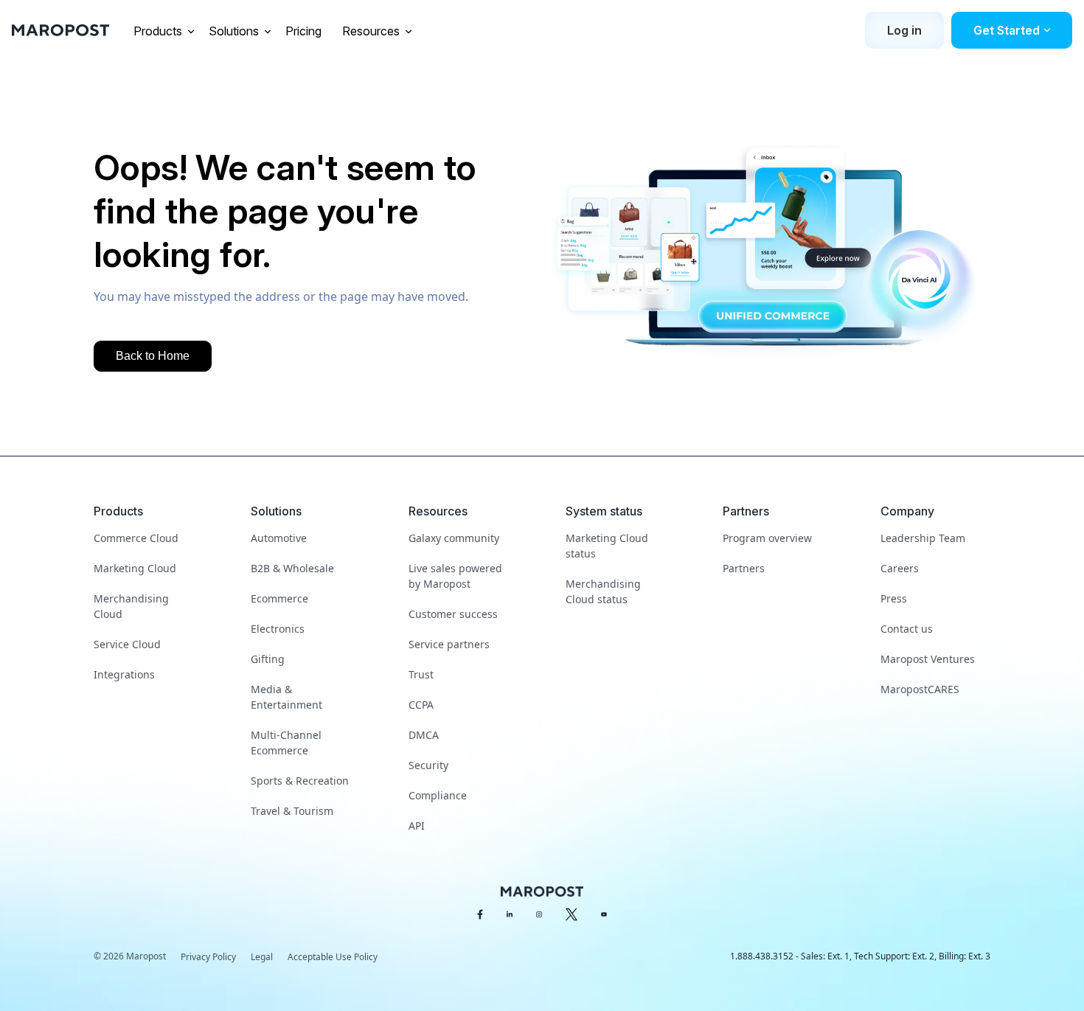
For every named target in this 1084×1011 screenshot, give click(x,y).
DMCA (424, 735)
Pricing (304, 31)
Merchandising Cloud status (603, 591)
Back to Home (153, 356)
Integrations (124, 674)
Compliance (438, 795)
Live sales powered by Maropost (455, 576)
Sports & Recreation (300, 781)
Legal (262, 957)
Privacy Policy (208, 957)
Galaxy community (454, 538)
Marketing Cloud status (607, 545)
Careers (899, 568)
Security (428, 765)
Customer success (453, 614)
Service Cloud (127, 644)
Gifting (268, 659)
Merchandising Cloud (131, 606)
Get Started (1006, 30)
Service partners (449, 644)
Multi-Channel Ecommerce (286, 742)
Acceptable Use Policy (333, 957)
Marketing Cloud (135, 568)
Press (893, 598)
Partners (744, 568)
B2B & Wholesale (292, 568)
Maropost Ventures (927, 659)
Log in (904, 30)
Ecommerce (279, 598)
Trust (421, 674)
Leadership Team (922, 538)
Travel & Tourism (292, 811)
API (417, 826)
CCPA (421, 705)
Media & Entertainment (286, 697)
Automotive (279, 538)
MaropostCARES (919, 689)
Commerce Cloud (136, 538)
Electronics (278, 629)
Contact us (906, 629)
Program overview (767, 538)
